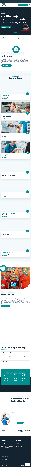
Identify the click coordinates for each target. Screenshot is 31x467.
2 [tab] (15, 32)
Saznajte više (5, 306)
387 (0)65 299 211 (4, 459)
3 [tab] (16, 32)
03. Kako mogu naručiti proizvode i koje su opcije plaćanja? (13, 364)
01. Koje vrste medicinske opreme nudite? (9, 352)
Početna (18, 443)
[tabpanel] (15, 21)
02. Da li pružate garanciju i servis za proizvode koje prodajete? (13, 361)
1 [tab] (14, 32)
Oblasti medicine (19, 446)
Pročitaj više (4, 98)
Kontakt (18, 449)
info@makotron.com (5, 456)
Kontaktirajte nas (22, 4)
